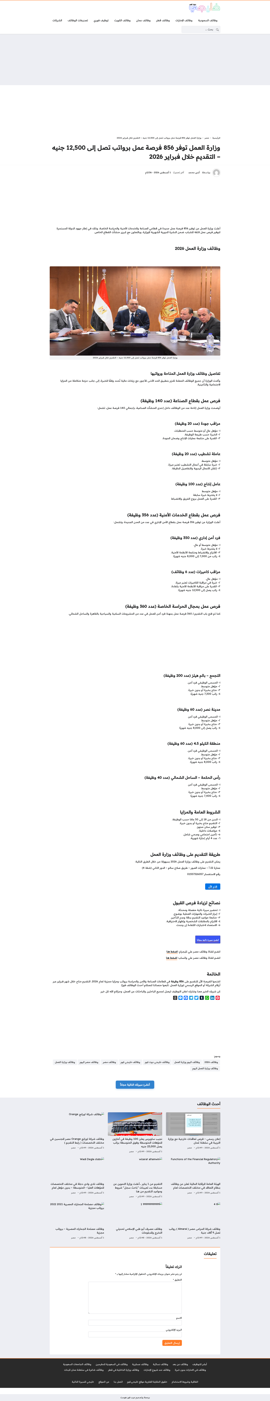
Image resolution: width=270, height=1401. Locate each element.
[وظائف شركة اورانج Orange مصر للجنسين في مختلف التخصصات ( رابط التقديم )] (77, 1133)
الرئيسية (216, 138)
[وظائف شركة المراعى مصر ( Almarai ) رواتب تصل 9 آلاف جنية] (193, 1221)
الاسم (179, 1317)
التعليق (177, 1279)
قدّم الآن (212, 886)
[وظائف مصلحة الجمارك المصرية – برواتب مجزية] (77, 1221)
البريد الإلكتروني (174, 1329)
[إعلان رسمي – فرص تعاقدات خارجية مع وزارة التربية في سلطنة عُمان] (193, 1133)
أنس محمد (194, 172)
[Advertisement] (135, 59)
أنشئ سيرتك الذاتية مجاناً (135, 1084)
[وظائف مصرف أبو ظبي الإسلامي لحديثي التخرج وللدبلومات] (135, 1221)
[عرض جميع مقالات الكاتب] (216, 173)
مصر (207, 138)
